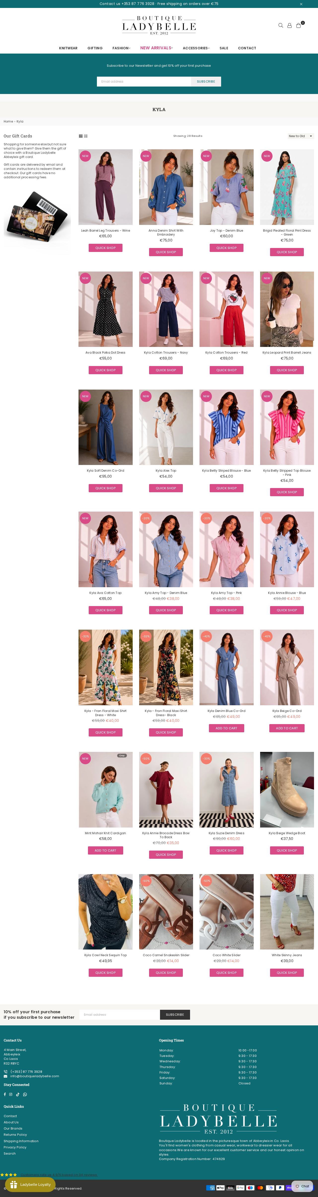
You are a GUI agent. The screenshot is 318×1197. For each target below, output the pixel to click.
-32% (85, 636)
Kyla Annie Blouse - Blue (287, 593)
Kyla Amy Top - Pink (226, 593)
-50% (146, 759)
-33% (206, 759)
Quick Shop (105, 247)
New (85, 156)
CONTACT (247, 48)
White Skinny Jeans (287, 955)
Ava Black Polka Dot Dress (105, 352)
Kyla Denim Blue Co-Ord (226, 711)
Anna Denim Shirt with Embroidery (166, 232)
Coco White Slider (226, 955)
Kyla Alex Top (166, 470)
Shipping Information (21, 1141)
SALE (224, 48)
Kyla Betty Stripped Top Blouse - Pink (287, 472)
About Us (11, 1122)
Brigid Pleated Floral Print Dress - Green (287, 232)
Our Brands (13, 1128)
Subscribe (206, 81)
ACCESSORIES (195, 48)
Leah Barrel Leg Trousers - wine (105, 230)
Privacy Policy (15, 1147)
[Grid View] (80, 136)
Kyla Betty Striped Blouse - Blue (226, 470)
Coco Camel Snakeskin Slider (166, 955)
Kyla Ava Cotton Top (105, 593)
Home (8, 121)
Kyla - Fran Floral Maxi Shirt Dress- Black (166, 713)
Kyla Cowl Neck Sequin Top (105, 955)
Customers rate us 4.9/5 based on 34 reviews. (59, 1174)
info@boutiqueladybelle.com (34, 1076)
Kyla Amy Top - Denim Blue (166, 593)
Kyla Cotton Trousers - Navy (166, 352)
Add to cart (227, 727)
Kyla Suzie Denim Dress (226, 833)
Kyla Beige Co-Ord (287, 711)
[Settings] (289, 25)
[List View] (85, 136)
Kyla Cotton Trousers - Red (226, 352)
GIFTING (95, 48)
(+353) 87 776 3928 (26, 1071)
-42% (206, 636)
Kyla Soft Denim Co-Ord (105, 470)
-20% (146, 518)
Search (10, 1153)
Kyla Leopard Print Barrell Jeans (287, 352)
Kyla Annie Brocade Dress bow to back (166, 835)
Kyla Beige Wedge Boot (287, 833)
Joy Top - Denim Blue (226, 230)
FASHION (121, 48)
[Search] (280, 25)
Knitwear (68, 48)
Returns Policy (15, 1134)
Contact (10, 1116)
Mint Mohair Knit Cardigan (105, 833)
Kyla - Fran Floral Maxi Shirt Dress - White (105, 713)
